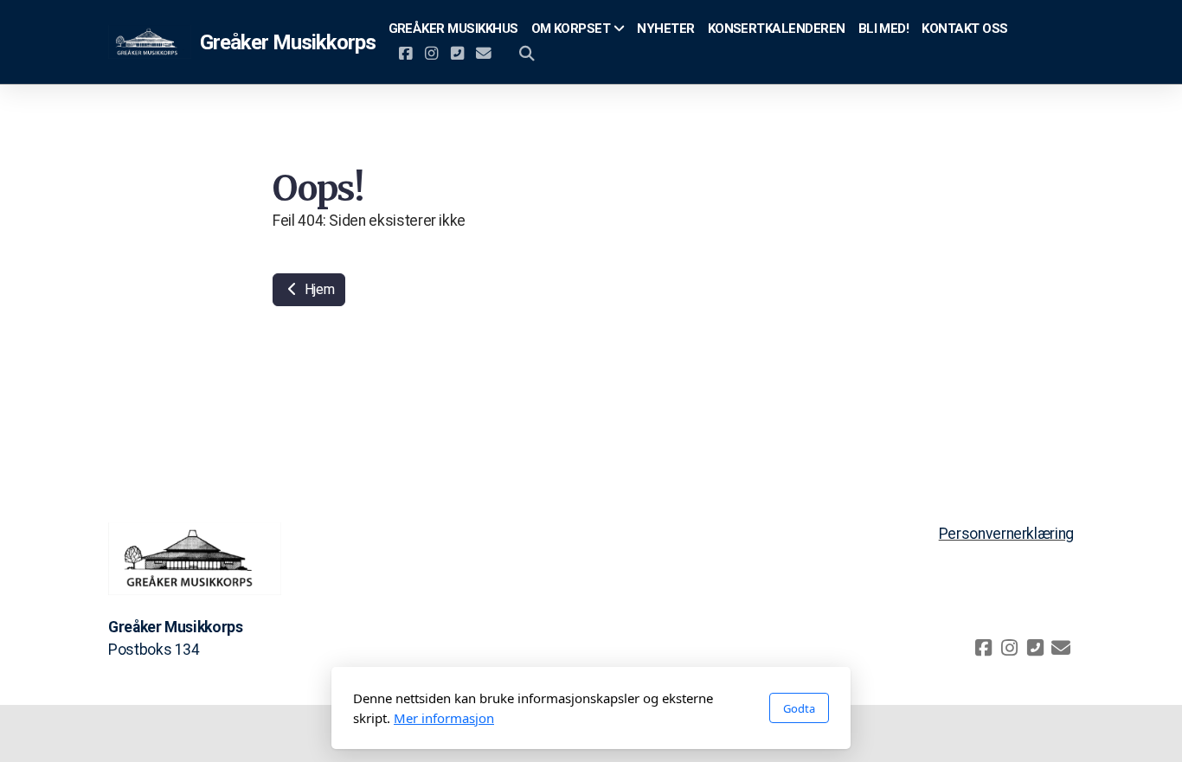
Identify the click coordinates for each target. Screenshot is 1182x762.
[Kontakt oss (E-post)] (484, 54)
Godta (799, 708)
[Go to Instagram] (432, 54)
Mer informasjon (444, 718)
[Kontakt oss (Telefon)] (458, 54)
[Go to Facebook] (406, 54)
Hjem (317, 289)
